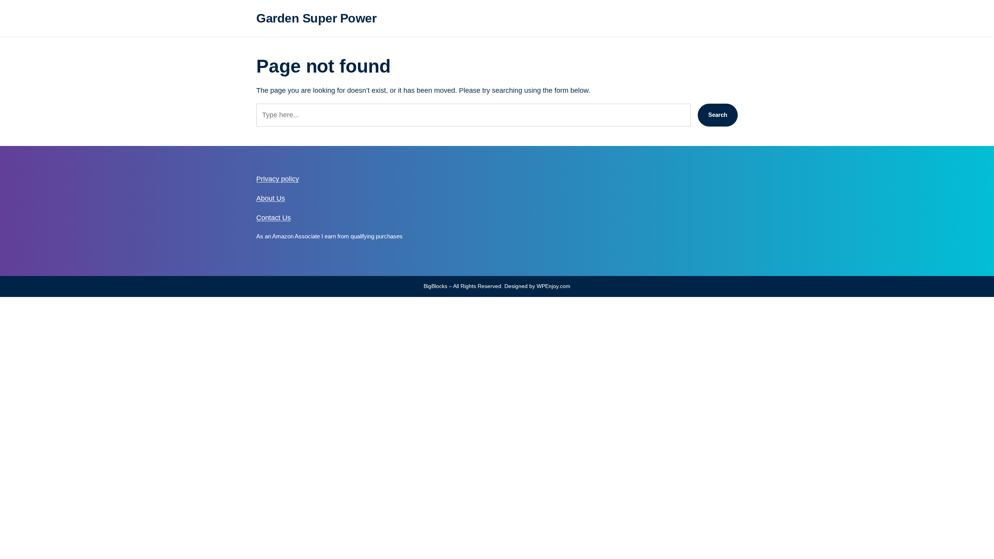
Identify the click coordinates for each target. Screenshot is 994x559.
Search (717, 114)
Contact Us (273, 218)
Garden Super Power (316, 18)
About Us (270, 198)
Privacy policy (277, 179)
